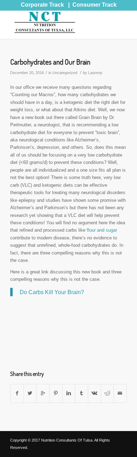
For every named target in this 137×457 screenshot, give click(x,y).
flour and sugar (102, 230)
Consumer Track (94, 5)
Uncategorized (64, 73)
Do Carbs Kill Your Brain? (52, 292)
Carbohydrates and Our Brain (50, 61)
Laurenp (95, 73)
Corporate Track (42, 5)
